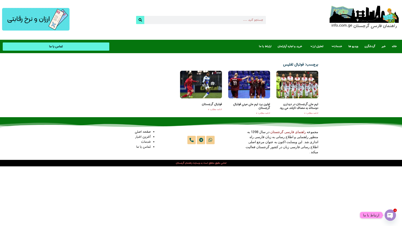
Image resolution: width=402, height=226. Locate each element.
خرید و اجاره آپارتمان (290, 46)
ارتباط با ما (265, 46)
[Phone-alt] (191, 140)
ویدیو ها (353, 46)
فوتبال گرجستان (212, 104)
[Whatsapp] (210, 140)
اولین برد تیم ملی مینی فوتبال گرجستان (251, 106)
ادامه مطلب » (311, 113)
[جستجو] (140, 20)
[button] (335, 46)
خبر (383, 46)
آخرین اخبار (143, 137)
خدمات (338, 46)
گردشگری (370, 46)
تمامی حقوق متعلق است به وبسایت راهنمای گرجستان (201, 163)
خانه (394, 46)
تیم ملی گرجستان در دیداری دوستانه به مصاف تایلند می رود (299, 106)
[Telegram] (201, 140)
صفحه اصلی (143, 132)
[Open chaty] (390, 215)
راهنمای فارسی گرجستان (288, 132)
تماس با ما (143, 147)
